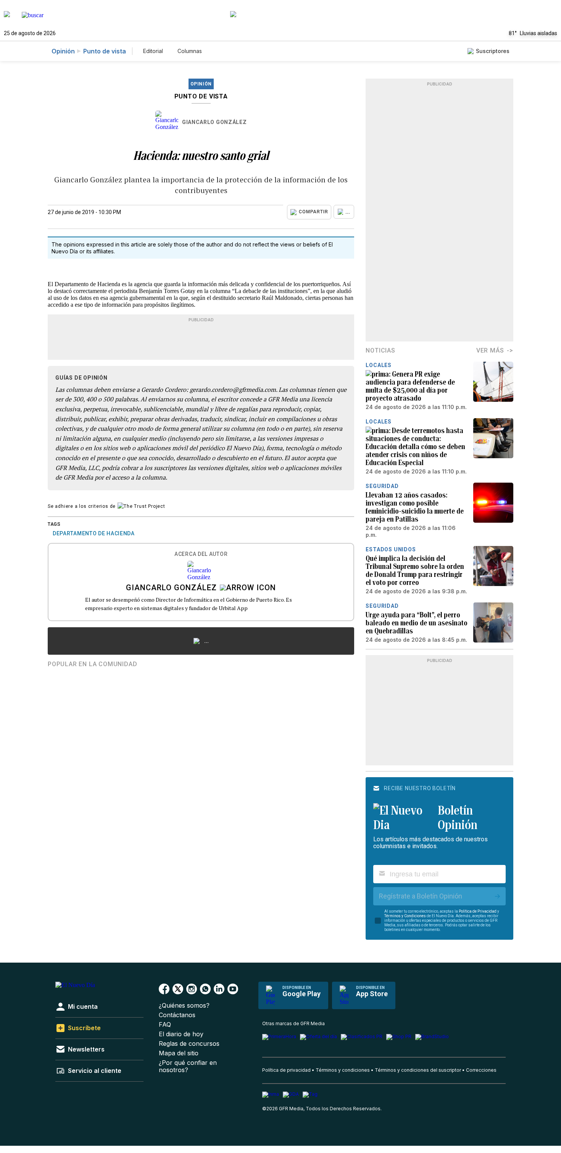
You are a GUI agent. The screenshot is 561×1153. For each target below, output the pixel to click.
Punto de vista (104, 51)
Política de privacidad (286, 1070)
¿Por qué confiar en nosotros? (188, 1066)
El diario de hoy (181, 1034)
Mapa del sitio (178, 1053)
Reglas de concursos (189, 1043)
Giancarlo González (214, 122)
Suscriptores (492, 51)
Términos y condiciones (343, 1070)
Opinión (63, 51)
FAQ (165, 1024)
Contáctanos (177, 1015)
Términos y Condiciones (405, 916)
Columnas (189, 51)
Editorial (153, 51)
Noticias (380, 350)
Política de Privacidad (478, 911)
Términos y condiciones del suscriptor (418, 1070)
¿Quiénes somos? (184, 1005)
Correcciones (481, 1070)
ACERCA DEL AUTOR (200, 554)
